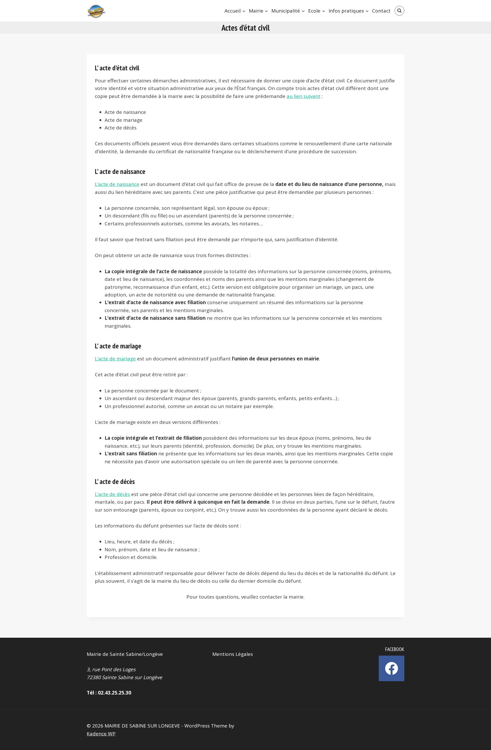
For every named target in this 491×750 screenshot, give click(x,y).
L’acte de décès (112, 494)
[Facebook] (391, 668)
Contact (381, 10)
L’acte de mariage (115, 358)
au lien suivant (303, 96)
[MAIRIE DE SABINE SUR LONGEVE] (97, 11)
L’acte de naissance (117, 184)
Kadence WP (101, 733)
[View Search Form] (399, 11)
